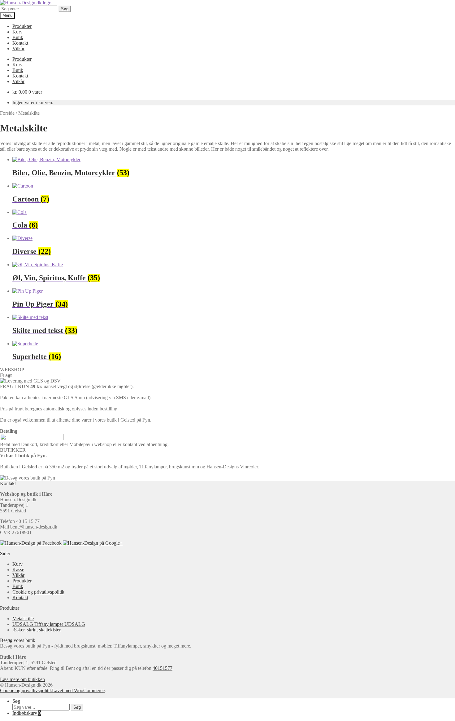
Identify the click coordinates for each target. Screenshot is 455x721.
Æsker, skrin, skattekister (36, 629)
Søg (64, 9)
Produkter (22, 26)
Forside (7, 113)
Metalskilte (23, 618)
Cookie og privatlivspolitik (38, 592)
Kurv (17, 31)
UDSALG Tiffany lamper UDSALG (48, 624)
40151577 (162, 668)
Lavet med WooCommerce (78, 690)
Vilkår (18, 48)
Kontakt (20, 43)
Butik (17, 37)
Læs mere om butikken (22, 679)
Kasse (18, 569)
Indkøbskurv (26, 713)
